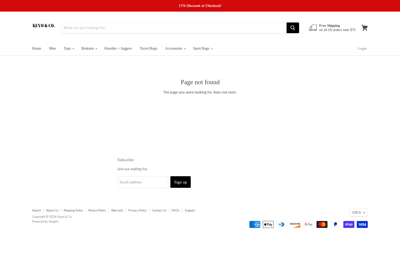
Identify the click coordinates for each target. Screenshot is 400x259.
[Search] (293, 27)
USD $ (356, 212)
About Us (52, 210)
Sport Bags (201, 48)
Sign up (180, 182)
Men (52, 48)
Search (36, 210)
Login (362, 48)
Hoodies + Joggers (118, 48)
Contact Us (159, 210)
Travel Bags (148, 48)
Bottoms (88, 48)
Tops (68, 48)
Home (36, 48)
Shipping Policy (73, 210)
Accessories (174, 48)
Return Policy (97, 210)
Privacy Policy (137, 210)
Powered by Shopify (45, 221)
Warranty (117, 210)
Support (190, 210)
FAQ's (176, 210)
